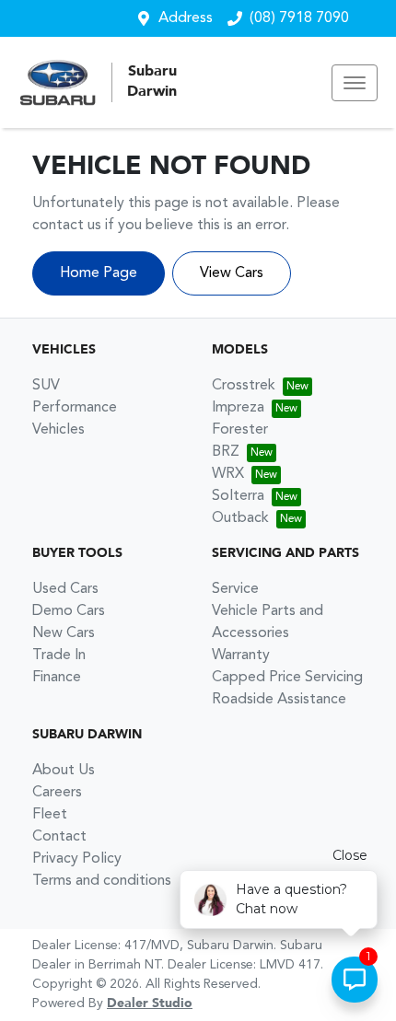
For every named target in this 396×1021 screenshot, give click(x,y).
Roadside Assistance (279, 699)
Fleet (49, 814)
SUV (46, 385)
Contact (59, 837)
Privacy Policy (77, 859)
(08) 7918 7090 (299, 18)
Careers (57, 792)
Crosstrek (243, 385)
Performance (74, 407)
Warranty (241, 655)
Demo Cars (68, 611)
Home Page (98, 273)
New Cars (63, 633)
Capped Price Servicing (287, 677)
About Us (63, 770)
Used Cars (65, 589)
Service (235, 589)
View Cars (231, 273)
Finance (56, 677)
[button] (355, 82)
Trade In (59, 655)
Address (185, 18)
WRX (228, 474)
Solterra (238, 496)
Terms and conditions (101, 881)
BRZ (225, 452)
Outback (240, 518)
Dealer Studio (149, 1003)
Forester (240, 430)
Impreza (238, 407)
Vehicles (58, 430)
